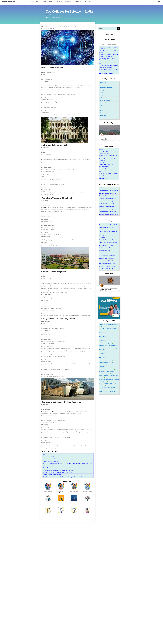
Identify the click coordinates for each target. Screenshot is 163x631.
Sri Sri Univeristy (103, 102)
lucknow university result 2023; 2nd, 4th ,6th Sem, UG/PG (58, 472)
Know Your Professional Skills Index (107, 263)
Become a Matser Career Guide (106, 245)
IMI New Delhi (103, 115)
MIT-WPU (102, 92)
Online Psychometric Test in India (106, 362)
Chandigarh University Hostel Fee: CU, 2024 (109, 54)
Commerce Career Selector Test (106, 258)
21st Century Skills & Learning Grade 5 (108, 209)
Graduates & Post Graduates (106, 188)
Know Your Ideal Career (104, 250)
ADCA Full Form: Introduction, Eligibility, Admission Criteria (58, 459)
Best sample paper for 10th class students (108, 345)
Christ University (46, 283)
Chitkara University (104, 97)
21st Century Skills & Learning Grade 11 (108, 193)
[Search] (118, 28)
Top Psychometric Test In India (105, 360)
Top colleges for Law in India (51, 448)
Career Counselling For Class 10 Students (109, 224)
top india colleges (51, 14)
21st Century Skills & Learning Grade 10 (108, 195)
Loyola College (44, 83)
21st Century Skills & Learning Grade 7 (108, 203)
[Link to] (48, 488)
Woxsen (101, 112)
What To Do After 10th (104, 253)
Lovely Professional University (47, 332)
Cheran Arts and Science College (47, 411)
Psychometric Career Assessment (107, 247)
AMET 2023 (46, 454)
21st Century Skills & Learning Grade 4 (108, 211)
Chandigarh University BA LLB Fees (106, 56)
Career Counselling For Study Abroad (108, 242)
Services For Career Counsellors (106, 240)
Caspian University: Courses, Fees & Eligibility (54, 456)
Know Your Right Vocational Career (107, 268)
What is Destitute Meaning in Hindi (52, 474)
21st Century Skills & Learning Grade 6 (108, 206)
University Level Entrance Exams (106, 164)
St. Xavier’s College (45, 159)
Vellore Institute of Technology (106, 87)
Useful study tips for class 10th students (107, 328)
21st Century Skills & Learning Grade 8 (108, 201)
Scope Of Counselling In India (105, 343)
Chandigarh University (45, 207)
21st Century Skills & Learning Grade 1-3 (108, 214)
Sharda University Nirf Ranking (105, 67)
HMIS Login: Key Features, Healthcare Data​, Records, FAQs (58, 470)
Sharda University (103, 82)
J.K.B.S (101, 118)
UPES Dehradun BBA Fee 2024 (106, 73)
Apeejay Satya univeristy (105, 100)
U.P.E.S (101, 105)
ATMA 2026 (101, 149)
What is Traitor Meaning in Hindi (51, 461)
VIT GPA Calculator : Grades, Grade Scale (108, 65)
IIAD (101, 107)
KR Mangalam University (105, 90)
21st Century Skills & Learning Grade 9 (108, 198)
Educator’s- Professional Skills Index (107, 266)
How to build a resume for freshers (106, 369)
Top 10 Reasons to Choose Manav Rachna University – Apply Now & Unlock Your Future (65, 477)
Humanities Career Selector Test (106, 260)
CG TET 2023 (102, 162)
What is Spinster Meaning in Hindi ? (52, 468)
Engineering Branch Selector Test (107, 255)
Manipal (101, 110)
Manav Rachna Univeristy (105, 95)
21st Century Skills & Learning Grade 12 (108, 190)
